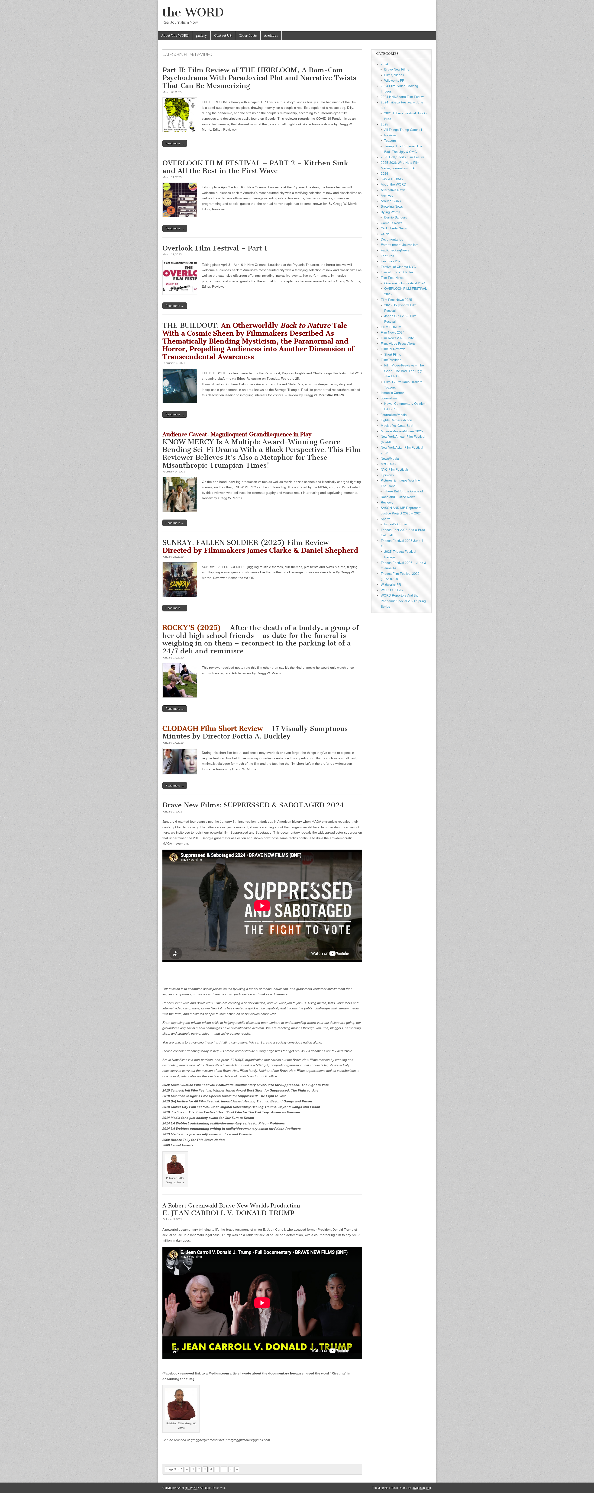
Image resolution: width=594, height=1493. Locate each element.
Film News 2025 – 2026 (398, 338)
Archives (271, 36)
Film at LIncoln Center (397, 272)
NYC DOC (388, 464)
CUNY (385, 234)
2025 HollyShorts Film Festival (403, 157)
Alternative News (393, 190)
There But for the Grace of (403, 491)
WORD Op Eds (392, 590)
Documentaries (392, 239)
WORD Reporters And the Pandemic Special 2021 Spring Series (403, 601)
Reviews (390, 135)
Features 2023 (391, 261)
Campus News (391, 223)
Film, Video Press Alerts (398, 343)
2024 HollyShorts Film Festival (403, 97)
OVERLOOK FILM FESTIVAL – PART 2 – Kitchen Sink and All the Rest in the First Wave (255, 167)
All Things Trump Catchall (403, 130)
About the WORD (393, 184)
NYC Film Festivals (395, 469)
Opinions (387, 475)
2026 (384, 173)
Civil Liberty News (394, 228)
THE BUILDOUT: (258, 341)
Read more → (174, 143)
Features (387, 256)
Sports (385, 519)
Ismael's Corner (392, 393)
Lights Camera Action (396, 420)
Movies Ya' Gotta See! (397, 425)
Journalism (389, 398)
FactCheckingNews (395, 250)
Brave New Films (396, 69)
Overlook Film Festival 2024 (404, 283)
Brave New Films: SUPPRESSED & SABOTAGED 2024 (253, 805)
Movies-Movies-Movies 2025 (402, 431)
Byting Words (390, 212)
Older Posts (248, 36)
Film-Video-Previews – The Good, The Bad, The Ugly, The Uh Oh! (404, 370)
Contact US (223, 36)
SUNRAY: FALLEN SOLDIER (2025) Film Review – (260, 546)
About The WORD (175, 36)
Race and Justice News (398, 497)
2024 (384, 64)
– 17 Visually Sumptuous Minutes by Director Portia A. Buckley (255, 732)
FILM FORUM (391, 327)
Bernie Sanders (395, 217)
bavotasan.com (421, 1488)
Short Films (392, 354)
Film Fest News (392, 277)
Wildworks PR (394, 80)
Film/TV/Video (391, 360)
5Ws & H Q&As (392, 179)
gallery (201, 36)
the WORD (193, 12)
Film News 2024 (392, 332)
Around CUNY (391, 201)
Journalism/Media (394, 415)
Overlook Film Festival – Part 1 (215, 248)
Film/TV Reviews (393, 349)
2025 (384, 124)
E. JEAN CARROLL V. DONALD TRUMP (231, 1209)
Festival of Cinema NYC (398, 267)
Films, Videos (394, 75)
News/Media (390, 458)
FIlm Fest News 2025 (396, 300)
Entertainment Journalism (399, 245)
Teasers (390, 140)
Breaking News (392, 206)
